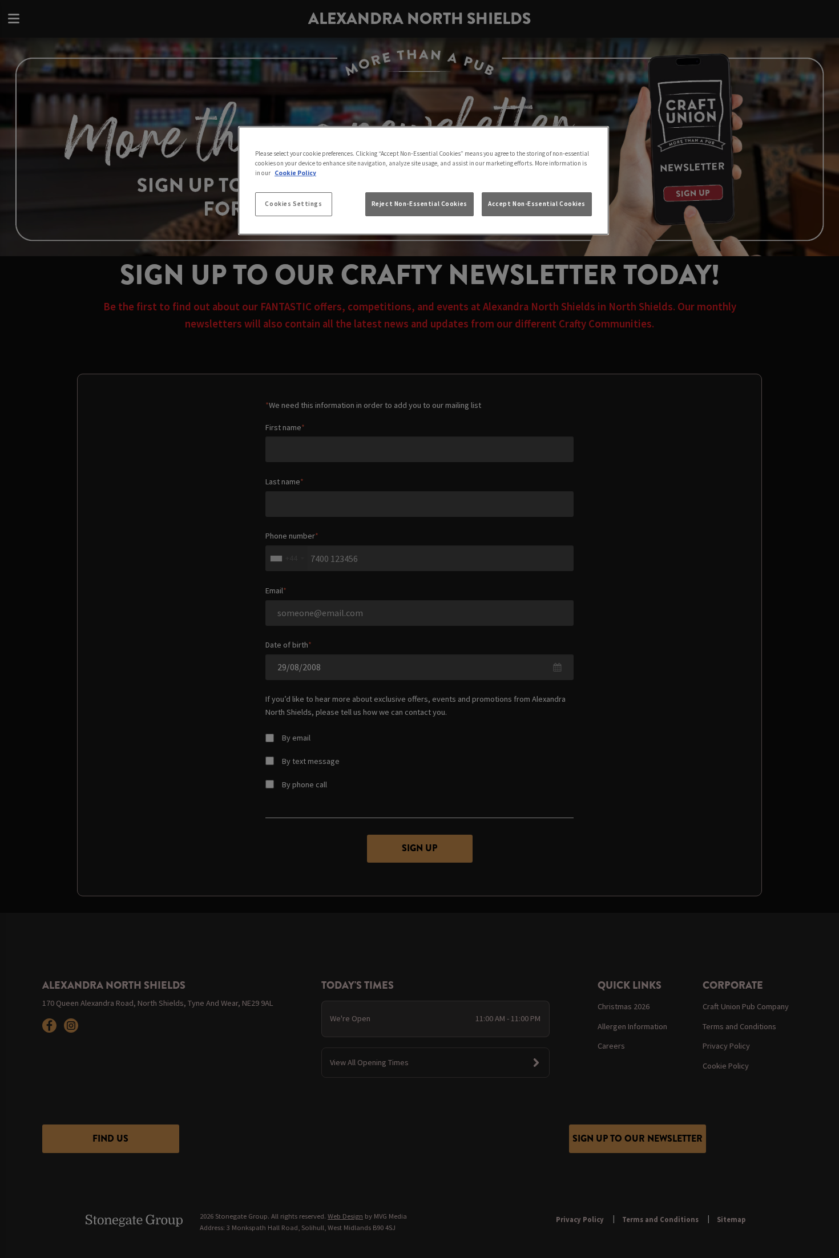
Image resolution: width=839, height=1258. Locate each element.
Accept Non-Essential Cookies (537, 204)
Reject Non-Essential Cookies (419, 204)
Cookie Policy (295, 173)
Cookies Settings (293, 204)
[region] (423, 181)
